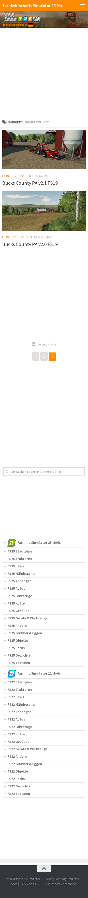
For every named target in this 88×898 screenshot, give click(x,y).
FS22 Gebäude (18, 741)
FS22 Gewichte (18, 786)
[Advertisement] (44, 73)
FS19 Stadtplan (13, 176)
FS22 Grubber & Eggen (24, 764)
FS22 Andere (17, 756)
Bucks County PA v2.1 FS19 (30, 183)
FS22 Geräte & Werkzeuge (27, 749)
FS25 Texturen (18, 662)
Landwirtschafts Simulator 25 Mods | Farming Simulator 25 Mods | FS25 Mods (34, 5)
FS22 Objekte (17, 771)
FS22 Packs (16, 778)
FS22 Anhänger (19, 711)
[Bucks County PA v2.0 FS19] (44, 211)
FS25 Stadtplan (19, 551)
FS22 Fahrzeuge (19, 726)
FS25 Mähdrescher (21, 573)
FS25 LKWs (15, 566)
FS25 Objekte (17, 640)
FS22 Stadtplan (19, 682)
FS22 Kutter (16, 734)
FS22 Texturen (18, 793)
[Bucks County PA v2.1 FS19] (44, 149)
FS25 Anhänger (19, 581)
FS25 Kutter (16, 603)
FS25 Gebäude (18, 610)
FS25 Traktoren (19, 558)
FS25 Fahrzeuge (19, 595)
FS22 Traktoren (19, 689)
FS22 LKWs (15, 697)
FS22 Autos (16, 719)
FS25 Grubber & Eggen (24, 633)
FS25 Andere (17, 625)
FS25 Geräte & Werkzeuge (27, 618)
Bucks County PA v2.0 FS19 (30, 244)
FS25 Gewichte (18, 655)
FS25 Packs (16, 648)
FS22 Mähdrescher (21, 704)
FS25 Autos (16, 588)
